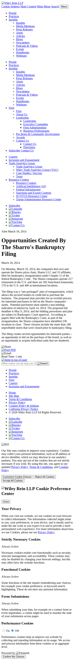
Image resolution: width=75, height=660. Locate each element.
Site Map (14, 395)
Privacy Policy (17, 402)
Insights (13, 19)
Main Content (28, 6)
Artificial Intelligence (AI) (31, 186)
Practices (14, 16)
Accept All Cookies (13, 480)
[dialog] (37, 466)
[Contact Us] (17, 225)
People (13, 13)
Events (20, 49)
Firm (11, 107)
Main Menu (43, 6)
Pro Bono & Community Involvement (38, 134)
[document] (37, 572)
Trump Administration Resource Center (38, 199)
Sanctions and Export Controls (33, 192)
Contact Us (22, 140)
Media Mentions (25, 26)
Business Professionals (36, 130)
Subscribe (14, 150)
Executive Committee (35, 124)
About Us (21, 114)
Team (19, 176)
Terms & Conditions (20, 399)
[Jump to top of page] (14, 359)
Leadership (22, 117)
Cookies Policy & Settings (24, 405)
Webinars (21, 55)
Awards (20, 137)
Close (6, 501)
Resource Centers (19, 179)
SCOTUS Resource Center (31, 196)
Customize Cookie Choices (17, 476)
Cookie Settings (10, 6)
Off (17, 630)
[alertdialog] (37, 572)
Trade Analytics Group (22, 163)
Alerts (19, 32)
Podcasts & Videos (27, 45)
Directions (29, 147)
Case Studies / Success (29, 173)
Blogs (19, 39)
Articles (20, 36)
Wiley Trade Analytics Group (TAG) (37, 169)
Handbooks (22, 52)
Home (12, 392)
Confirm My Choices (13, 656)
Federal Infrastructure (28, 189)
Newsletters (22, 42)
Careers (13, 156)
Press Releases (24, 29)
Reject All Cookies (44, 476)
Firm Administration (34, 127)
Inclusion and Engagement (24, 160)
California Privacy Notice (23, 409)
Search (55, 6)
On (8, 630)
